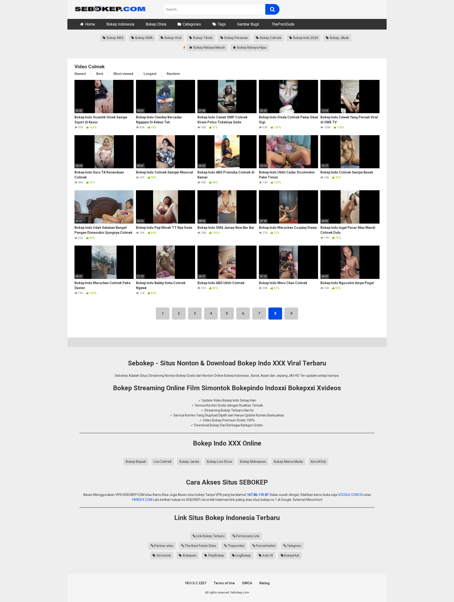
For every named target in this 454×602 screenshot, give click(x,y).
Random (173, 74)
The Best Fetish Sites (200, 546)
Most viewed (123, 74)
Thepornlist (235, 546)
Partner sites (163, 546)
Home (90, 24)
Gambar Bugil (248, 24)
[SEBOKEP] (109, 9)
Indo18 (267, 555)
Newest (80, 74)
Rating (264, 583)
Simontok (163, 555)
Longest (150, 74)
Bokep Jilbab (339, 38)
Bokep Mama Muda (288, 461)
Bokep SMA (144, 38)
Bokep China (156, 24)
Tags (222, 24)
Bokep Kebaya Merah (209, 47)
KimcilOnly (318, 461)
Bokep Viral (172, 38)
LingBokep (243, 555)
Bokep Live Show (219, 461)
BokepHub (291, 555)
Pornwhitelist (265, 546)
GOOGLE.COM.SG (350, 495)
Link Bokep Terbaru (210, 536)
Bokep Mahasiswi (253, 461)
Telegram (294, 546)
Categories (192, 24)
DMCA (247, 583)
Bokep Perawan (236, 38)
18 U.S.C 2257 (195, 583)
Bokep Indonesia (120, 24)
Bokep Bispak (136, 461)
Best (99, 74)
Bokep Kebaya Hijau (251, 47)
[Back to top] (438, 588)
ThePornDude (283, 24)
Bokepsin (189, 555)
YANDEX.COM (142, 500)
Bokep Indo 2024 (305, 38)
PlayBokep (216, 555)
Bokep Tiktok (202, 38)
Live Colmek (163, 461)
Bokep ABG (114, 38)
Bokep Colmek (270, 38)
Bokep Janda (189, 461)
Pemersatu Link (247, 536)
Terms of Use (224, 583)
